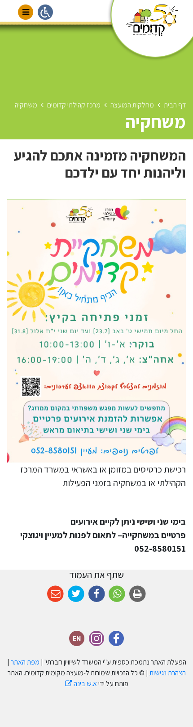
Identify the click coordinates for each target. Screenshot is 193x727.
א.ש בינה (81, 683)
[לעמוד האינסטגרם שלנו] (96, 638)
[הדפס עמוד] (137, 594)
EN (77, 637)
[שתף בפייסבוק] (96, 594)
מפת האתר (25, 662)
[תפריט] (25, 12)
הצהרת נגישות (167, 673)
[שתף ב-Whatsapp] (117, 594)
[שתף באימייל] (55, 594)
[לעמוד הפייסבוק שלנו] (116, 638)
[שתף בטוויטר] (76, 594)
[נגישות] (45, 12)
